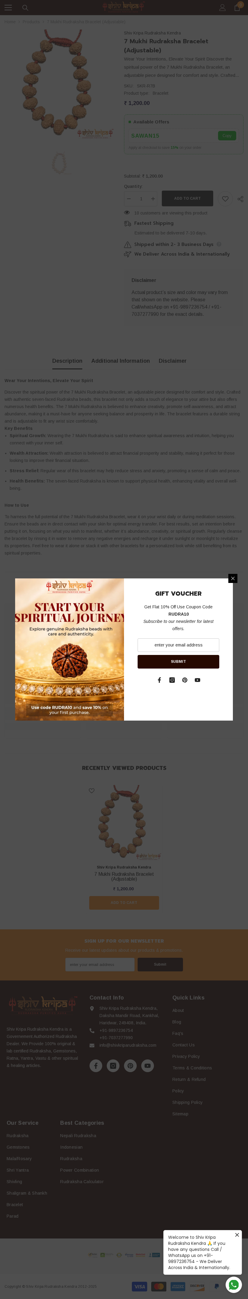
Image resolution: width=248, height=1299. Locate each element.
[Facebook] (159, 680)
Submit (178, 661)
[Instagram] (172, 680)
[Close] (232, 578)
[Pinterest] (184, 680)
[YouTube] (197, 680)
